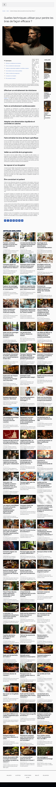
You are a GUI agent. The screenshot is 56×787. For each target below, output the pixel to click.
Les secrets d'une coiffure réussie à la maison (26, 334)
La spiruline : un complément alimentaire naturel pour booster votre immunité (11, 616)
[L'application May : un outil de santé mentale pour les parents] (28, 434)
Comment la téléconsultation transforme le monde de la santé (44, 463)
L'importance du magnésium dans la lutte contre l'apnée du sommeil (27, 594)
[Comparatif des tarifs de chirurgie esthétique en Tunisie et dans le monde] (11, 434)
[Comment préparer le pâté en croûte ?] (45, 649)
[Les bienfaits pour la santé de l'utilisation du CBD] (45, 411)
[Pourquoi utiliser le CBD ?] (45, 545)
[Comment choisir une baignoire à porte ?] (47, 67)
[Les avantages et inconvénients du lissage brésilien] (45, 751)
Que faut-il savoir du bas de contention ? (27, 530)
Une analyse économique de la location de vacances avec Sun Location (11, 420)
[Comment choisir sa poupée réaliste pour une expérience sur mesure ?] (11, 258)
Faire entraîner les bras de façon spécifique (14, 70)
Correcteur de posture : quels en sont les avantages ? (27, 399)
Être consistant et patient (11, 78)
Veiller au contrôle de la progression (13, 73)
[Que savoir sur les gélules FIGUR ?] (11, 687)
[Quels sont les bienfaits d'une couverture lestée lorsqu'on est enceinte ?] (45, 391)
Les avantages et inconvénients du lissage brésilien (45, 758)
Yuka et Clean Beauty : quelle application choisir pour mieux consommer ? (10, 594)
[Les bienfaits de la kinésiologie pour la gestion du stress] (28, 454)
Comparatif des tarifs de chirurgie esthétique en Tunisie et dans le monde (11, 442)
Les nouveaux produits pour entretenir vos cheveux (44, 615)
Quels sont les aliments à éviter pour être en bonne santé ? (27, 615)
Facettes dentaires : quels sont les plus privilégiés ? (9, 636)
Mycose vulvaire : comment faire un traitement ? (42, 636)
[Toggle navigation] (4, 4)
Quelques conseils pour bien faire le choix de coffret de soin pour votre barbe (44, 716)
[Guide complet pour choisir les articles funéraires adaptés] (11, 303)
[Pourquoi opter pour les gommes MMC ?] (28, 476)
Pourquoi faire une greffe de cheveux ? (28, 714)
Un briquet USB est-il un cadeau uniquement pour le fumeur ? (11, 715)
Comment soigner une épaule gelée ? (10, 552)
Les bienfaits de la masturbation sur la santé (43, 695)
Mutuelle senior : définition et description (27, 656)
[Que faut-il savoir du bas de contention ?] (28, 524)
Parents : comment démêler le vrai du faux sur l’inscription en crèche (10, 245)
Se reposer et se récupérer (11, 75)
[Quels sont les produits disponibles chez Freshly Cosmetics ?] (28, 687)
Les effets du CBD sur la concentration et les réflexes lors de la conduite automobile (44, 335)
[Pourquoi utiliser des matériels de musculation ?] (47, 106)
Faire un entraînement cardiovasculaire (13, 65)
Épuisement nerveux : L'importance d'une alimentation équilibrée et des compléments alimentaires (27, 420)
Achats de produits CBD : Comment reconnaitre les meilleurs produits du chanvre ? (11, 759)
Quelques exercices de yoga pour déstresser (10, 398)
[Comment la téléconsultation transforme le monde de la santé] (45, 454)
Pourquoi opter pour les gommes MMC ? (27, 483)
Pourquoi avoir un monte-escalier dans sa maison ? (27, 675)
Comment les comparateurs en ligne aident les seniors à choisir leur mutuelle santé (44, 289)
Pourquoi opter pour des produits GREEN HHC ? (27, 552)
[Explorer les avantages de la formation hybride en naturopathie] (11, 280)
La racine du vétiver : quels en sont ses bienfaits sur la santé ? (27, 758)
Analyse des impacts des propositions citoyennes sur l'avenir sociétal (27, 311)
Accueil (3, 11)
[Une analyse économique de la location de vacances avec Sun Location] (11, 411)
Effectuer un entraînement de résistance (13, 63)
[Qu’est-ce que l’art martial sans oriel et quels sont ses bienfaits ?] (28, 564)
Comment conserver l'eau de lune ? (43, 592)
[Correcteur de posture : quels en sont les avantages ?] (28, 391)
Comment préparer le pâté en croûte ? (44, 656)
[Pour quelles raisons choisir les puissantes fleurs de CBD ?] (45, 729)
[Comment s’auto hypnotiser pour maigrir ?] (28, 369)
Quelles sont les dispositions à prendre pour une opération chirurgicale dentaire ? (44, 485)
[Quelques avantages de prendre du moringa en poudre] (47, 86)
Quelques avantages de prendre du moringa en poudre (47, 95)
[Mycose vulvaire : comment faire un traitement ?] (45, 629)
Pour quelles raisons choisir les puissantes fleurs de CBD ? (44, 737)
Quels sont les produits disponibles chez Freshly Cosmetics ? (27, 695)
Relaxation (46, 775)
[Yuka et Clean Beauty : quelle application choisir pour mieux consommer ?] (11, 585)
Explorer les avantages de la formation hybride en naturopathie (10, 287)
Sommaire (8, 61)
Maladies (9, 775)
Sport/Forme (27, 775)
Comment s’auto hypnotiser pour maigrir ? (27, 377)
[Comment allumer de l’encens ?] (11, 667)
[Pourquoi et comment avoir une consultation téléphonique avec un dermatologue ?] (28, 729)
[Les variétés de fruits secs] (45, 667)
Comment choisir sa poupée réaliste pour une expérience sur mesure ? (11, 266)
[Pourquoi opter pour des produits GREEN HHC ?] (28, 545)
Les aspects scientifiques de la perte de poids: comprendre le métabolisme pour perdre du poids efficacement (11, 509)
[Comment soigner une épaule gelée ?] (11, 545)
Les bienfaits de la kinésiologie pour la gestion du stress (26, 462)
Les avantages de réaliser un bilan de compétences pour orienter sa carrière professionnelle (43, 312)
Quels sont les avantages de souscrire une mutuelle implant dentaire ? (10, 335)
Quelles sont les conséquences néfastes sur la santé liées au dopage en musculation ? (45, 532)
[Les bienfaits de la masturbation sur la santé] (45, 687)
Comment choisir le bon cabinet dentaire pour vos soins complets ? (27, 266)
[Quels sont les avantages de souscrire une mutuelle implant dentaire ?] (11, 326)
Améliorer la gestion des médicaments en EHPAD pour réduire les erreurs (27, 287)
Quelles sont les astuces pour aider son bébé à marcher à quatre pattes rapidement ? (10, 532)
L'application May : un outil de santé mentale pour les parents (27, 442)
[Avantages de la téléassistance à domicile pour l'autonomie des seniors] (45, 236)
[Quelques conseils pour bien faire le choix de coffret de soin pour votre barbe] (45, 707)
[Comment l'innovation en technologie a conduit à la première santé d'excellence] (45, 348)
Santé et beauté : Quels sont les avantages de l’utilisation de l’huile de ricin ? (10, 573)
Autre (8, 11)
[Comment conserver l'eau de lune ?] (45, 585)
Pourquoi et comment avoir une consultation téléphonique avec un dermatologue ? (27, 738)
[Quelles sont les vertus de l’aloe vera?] (45, 369)
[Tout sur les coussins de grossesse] (28, 629)
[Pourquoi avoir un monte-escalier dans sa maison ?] (28, 667)
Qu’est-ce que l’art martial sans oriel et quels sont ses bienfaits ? (27, 573)
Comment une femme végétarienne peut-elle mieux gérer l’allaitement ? (11, 463)
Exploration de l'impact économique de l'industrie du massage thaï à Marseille (10, 378)
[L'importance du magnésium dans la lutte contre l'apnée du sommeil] (28, 585)
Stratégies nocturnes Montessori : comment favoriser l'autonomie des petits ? (44, 267)
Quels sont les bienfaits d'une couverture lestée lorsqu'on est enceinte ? (44, 399)
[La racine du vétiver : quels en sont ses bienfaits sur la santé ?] (28, 751)
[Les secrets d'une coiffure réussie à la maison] (28, 326)
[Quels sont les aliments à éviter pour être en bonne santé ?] (28, 607)
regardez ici (6, 98)
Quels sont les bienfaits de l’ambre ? (10, 656)
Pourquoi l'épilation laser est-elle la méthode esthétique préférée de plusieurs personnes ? (28, 356)
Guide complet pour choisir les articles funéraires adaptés (9, 311)
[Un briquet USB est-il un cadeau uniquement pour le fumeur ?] (11, 707)
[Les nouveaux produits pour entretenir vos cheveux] (45, 607)
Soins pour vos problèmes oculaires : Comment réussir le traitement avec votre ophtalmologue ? (10, 485)
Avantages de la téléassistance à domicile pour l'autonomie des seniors (44, 245)
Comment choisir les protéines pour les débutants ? (26, 507)
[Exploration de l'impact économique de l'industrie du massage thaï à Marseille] (11, 369)
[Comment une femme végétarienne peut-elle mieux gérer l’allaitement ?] (11, 454)
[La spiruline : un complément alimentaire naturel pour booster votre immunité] (11, 607)
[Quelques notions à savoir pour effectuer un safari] (11, 729)
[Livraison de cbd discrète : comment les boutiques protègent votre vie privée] (28, 236)
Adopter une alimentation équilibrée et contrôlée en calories (17, 68)
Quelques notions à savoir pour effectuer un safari (10, 737)
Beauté (37, 775)
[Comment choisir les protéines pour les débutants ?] (28, 499)
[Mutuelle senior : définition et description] (28, 649)
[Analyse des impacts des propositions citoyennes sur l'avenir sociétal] (28, 303)
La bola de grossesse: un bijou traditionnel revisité (44, 442)
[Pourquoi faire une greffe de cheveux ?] (28, 707)
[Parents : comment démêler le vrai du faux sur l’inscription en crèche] (11, 236)
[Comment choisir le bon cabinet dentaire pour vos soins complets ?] (28, 258)
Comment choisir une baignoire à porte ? (47, 76)
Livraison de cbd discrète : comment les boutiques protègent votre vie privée (28, 245)
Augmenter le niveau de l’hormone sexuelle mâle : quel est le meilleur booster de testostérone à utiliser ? (45, 508)
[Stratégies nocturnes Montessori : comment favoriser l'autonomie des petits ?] (45, 258)
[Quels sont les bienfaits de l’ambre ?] (11, 649)
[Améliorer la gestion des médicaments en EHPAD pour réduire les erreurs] (28, 280)
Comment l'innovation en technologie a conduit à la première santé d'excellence (45, 356)
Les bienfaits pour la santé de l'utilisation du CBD (44, 419)
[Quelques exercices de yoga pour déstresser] (11, 391)
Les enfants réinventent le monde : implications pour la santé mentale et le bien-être (10, 356)
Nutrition (18, 775)
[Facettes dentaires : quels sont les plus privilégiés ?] (11, 629)
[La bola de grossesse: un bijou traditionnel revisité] (45, 434)
